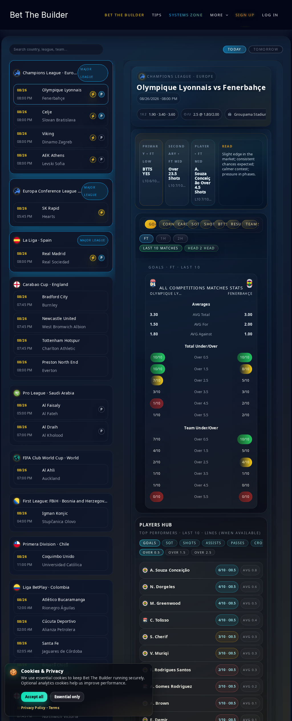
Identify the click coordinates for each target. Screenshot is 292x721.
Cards (181, 224)
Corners (167, 224)
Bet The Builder (39, 15)
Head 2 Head (201, 248)
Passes (238, 543)
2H (180, 238)
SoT (170, 543)
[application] (225, 14)
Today (234, 49)
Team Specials (251, 224)
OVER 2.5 (203, 552)
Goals (152, 224)
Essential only (67, 696)
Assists (213, 543)
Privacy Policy (33, 707)
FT (146, 238)
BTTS (221, 224)
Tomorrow (266, 49)
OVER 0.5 (151, 552)
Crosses (262, 543)
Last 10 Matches (160, 248)
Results (235, 224)
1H (163, 238)
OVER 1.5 (177, 552)
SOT (195, 224)
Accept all (34, 696)
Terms (54, 707)
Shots (208, 224)
